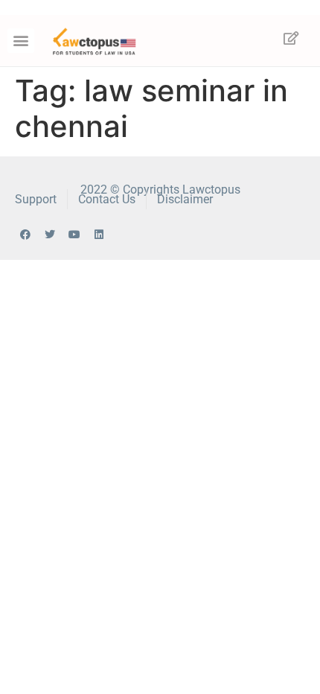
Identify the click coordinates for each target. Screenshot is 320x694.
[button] (20, 40)
